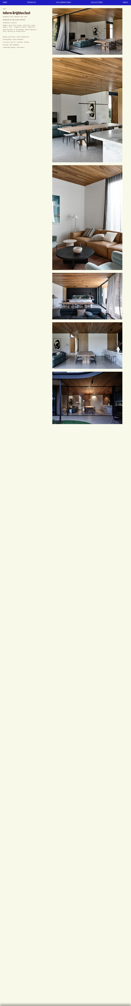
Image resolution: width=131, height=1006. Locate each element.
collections (97, 2)
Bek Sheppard (14, 44)
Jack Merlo (20, 47)
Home (5, 2)
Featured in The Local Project (14, 19)
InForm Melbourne (23, 36)
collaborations (63, 2)
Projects (31, 2)
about (125, 2)
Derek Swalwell (18, 39)
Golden (26, 42)
